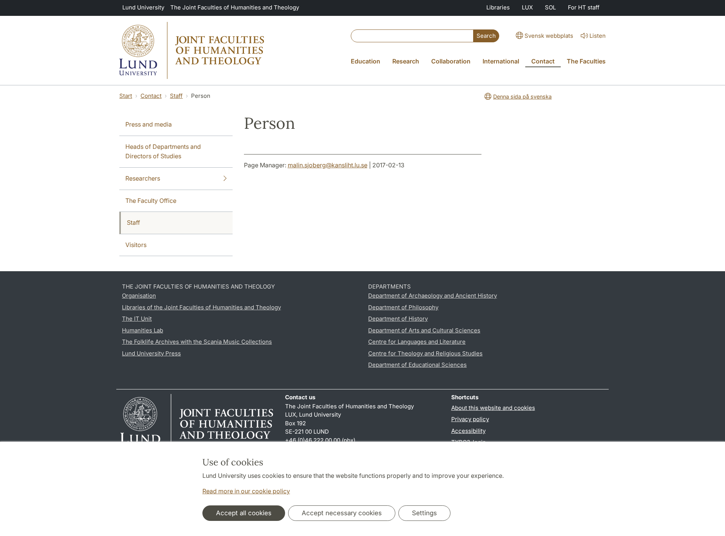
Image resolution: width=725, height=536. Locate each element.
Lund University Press (151, 353)
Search (486, 35)
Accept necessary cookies (342, 513)
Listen (597, 35)
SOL (550, 7)
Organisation (139, 295)
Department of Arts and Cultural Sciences (424, 330)
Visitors (136, 245)
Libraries (498, 7)
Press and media (148, 124)
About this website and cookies (493, 407)
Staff (176, 95)
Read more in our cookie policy (246, 491)
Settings (424, 513)
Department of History (398, 318)
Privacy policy (470, 419)
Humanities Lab (142, 330)
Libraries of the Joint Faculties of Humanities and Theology (201, 307)
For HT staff (584, 7)
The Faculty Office (150, 200)
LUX (527, 7)
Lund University (143, 7)
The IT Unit (137, 318)
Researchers (142, 178)
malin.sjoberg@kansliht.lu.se (327, 165)
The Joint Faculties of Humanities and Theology (234, 7)
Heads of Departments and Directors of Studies (163, 151)
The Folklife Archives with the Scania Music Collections (197, 341)
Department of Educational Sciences (417, 364)
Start (125, 95)
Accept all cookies (243, 513)
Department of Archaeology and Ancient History (432, 295)
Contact (151, 95)
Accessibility (468, 430)
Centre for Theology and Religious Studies (425, 353)
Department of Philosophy (403, 307)
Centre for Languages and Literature (417, 341)
